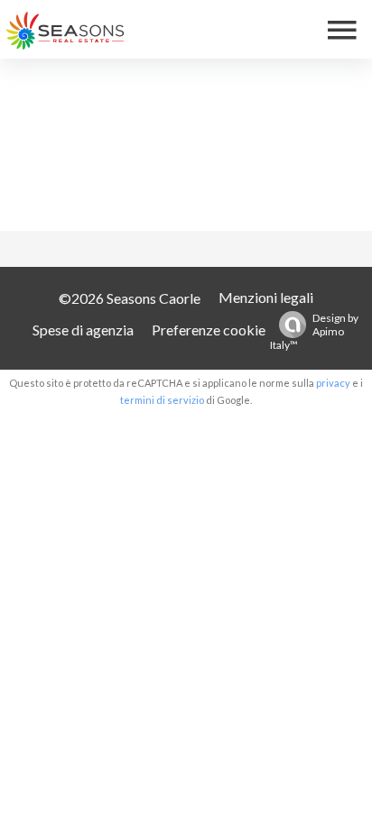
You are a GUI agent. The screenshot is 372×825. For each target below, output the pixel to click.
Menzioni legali (266, 297)
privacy (333, 383)
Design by (314, 331)
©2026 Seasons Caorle (129, 298)
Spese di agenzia (83, 329)
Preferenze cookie (208, 329)
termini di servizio (162, 400)
